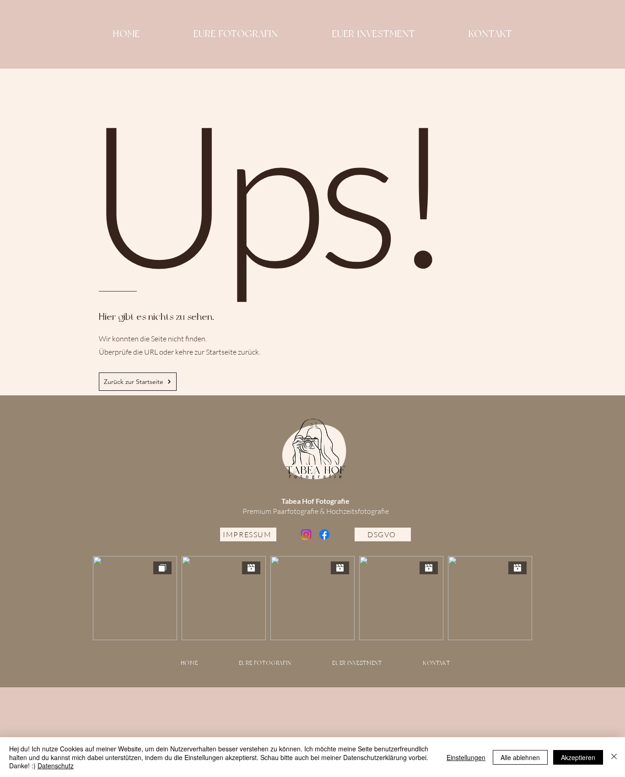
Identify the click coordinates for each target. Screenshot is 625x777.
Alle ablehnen (520, 757)
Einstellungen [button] (466, 757)
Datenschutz (56, 765)
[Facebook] (324, 534)
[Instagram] (306, 534)
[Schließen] (614, 757)
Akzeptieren (578, 757)
